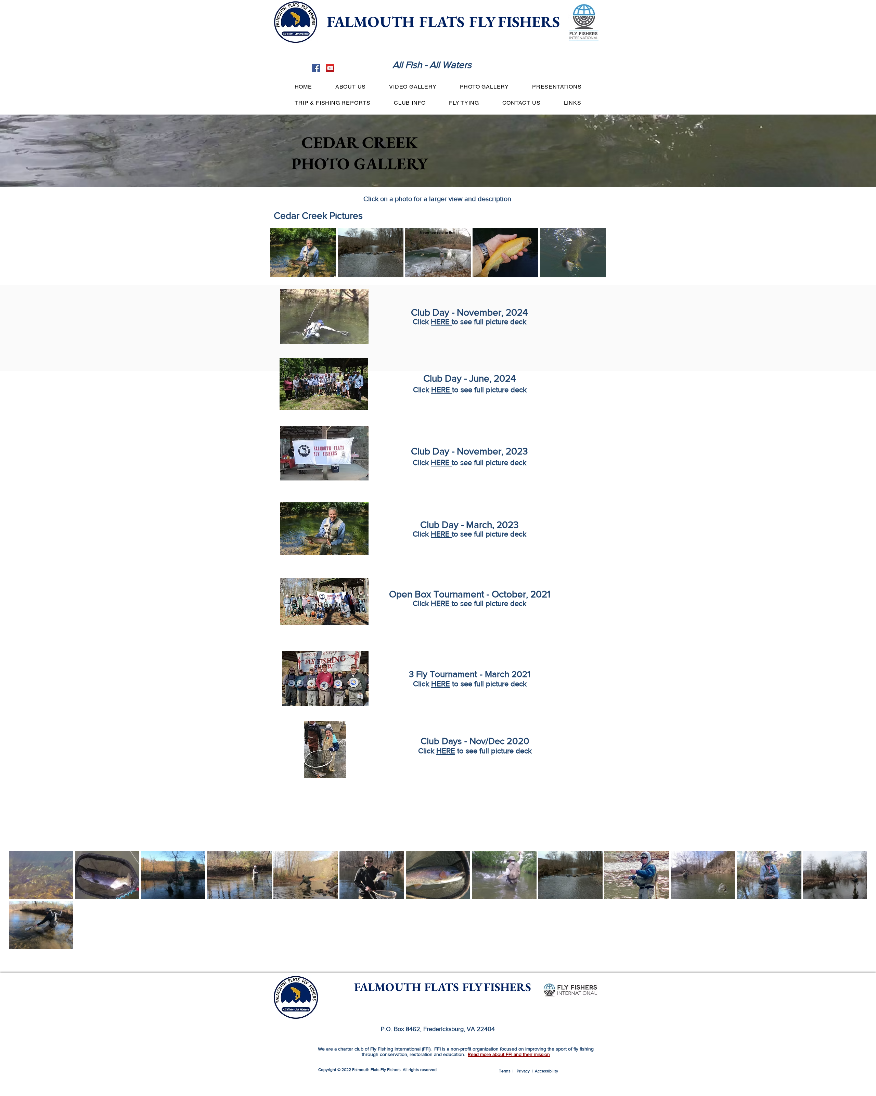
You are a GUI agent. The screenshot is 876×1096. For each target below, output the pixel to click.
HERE (441, 322)
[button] (350, 86)
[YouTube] (330, 68)
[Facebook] (316, 68)
